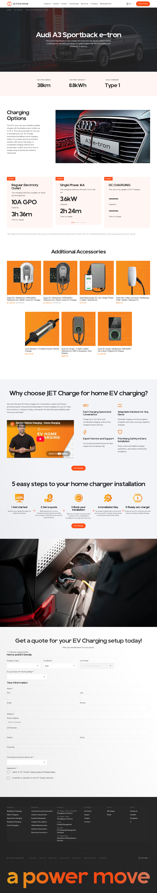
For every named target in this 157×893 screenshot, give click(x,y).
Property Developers (38, 818)
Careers (87, 818)
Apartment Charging (14, 818)
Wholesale (110, 811)
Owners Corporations (39, 815)
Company (94, 4)
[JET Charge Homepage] (17, 4)
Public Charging (12, 815)
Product (64, 4)
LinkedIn (133, 815)
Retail (109, 815)
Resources (84, 4)
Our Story (87, 811)
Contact (87, 822)
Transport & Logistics (39, 822)
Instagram (134, 818)
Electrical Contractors (39, 832)
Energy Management (64, 824)
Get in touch (143, 4)
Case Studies (74, 4)
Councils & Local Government (42, 811)
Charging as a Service (65, 813)
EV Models (18, 10)
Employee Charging (14, 822)
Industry (56, 4)
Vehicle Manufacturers (39, 825)
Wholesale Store (105, 4)
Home (9, 10)
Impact (87, 815)
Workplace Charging (14, 811)
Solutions (47, 4)
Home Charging (12, 825)
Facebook (133, 811)
